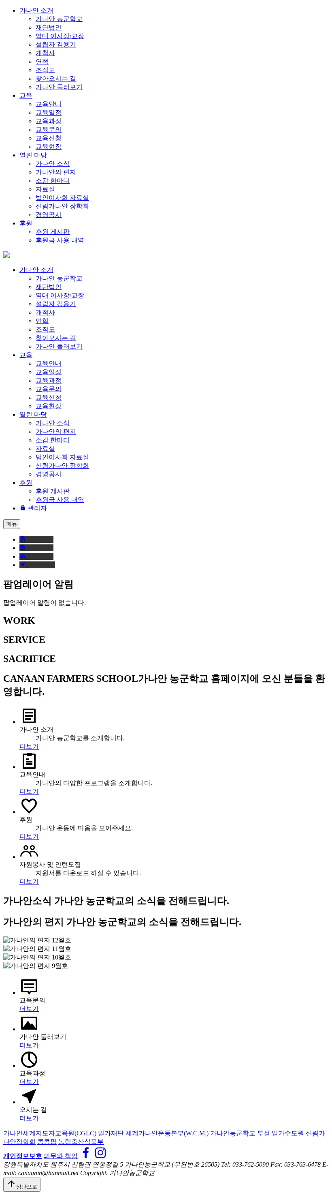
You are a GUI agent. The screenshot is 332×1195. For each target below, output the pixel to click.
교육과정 (49, 121)
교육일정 (49, 112)
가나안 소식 (53, 163)
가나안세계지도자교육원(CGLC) (49, 1133)
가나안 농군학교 (59, 18)
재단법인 (49, 27)
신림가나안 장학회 (62, 206)
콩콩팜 (47, 1141)
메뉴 (11, 524)
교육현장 (49, 146)
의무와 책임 (61, 1155)
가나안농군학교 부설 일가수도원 (257, 1133)
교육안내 (49, 104)
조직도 (45, 69)
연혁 (42, 61)
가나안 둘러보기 (59, 87)
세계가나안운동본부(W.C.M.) (167, 1133)
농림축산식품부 (81, 1141)
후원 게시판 (53, 231)
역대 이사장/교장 (60, 35)
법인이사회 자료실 (62, 197)
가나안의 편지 (56, 172)
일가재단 (111, 1133)
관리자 (36, 508)
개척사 (45, 52)
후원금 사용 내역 (60, 240)
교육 (25, 95)
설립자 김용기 (56, 44)
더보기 (29, 746)
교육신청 (49, 138)
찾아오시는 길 (56, 78)
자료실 (45, 189)
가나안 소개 (36, 10)
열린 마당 (33, 155)
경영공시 (49, 214)
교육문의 (49, 129)
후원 (25, 223)
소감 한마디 (53, 180)
